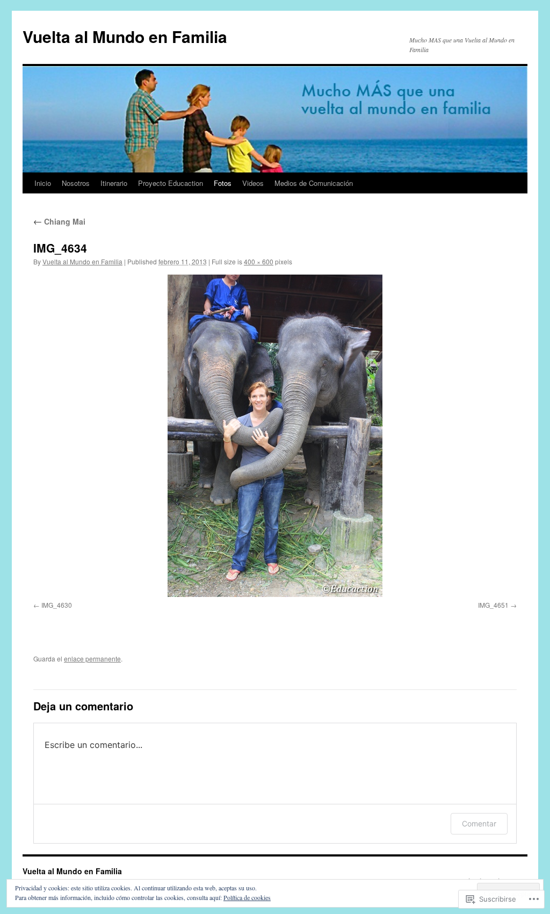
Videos (253, 183)
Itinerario (113, 183)
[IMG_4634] (275, 436)
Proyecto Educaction (170, 183)
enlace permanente (92, 658)
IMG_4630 (56, 604)
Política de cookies (247, 897)
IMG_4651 (493, 604)
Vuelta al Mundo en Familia (125, 36)
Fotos (222, 183)
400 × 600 (258, 261)
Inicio (42, 183)
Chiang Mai (59, 221)
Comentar (479, 823)
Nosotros (76, 183)
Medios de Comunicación (313, 183)
